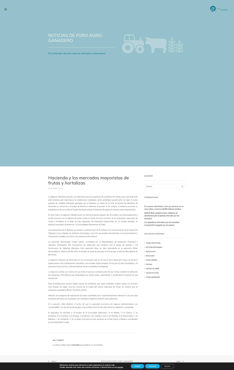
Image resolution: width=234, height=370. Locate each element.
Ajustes (167, 366)
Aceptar (137, 366)
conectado (75, 345)
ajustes (120, 367)
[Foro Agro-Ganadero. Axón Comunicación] (219, 9)
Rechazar (152, 366)
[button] (5, 9)
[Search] (165, 186)
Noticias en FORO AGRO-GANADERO (117, 361)
